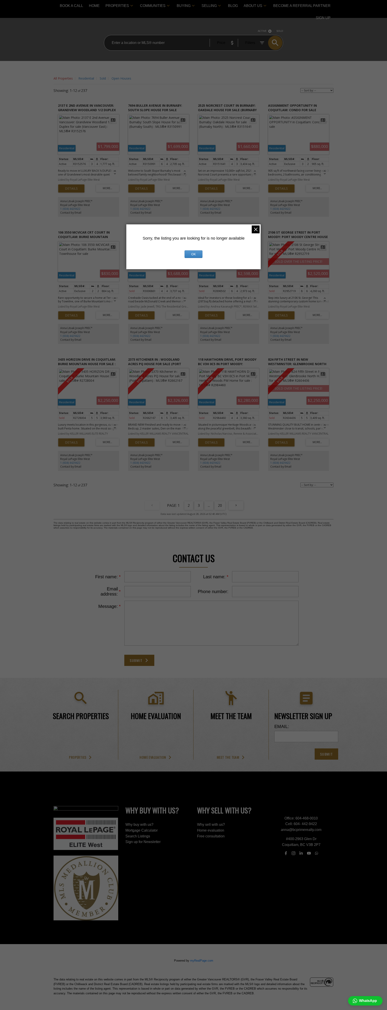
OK (193, 254)
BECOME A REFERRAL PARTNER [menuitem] (302, 6)
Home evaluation (153, 757)
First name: (106, 576)
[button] (81, 757)
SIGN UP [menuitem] (323, 18)
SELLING (209, 6)
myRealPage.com (201, 960)
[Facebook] (286, 853)
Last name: (214, 576)
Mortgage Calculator (141, 830)
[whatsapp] (317, 853)
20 (220, 505)
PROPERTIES (117, 6)
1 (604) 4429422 (70, 209)
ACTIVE (262, 31)
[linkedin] (301, 853)
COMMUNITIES (153, 6)
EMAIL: (281, 726)
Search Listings (137, 836)
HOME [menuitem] (94, 6)
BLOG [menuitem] (233, 6)
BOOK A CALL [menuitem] (71, 6)
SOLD (279, 31)
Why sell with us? (211, 824)
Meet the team (228, 757)
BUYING (184, 6)
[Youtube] (309, 853)
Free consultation (211, 836)
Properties (77, 757)
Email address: (109, 591)
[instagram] (293, 853)
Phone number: (213, 591)
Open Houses (121, 78)
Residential (86, 78)
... (209, 505)
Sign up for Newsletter (143, 842)
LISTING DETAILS (71, 188)
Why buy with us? (139, 824)
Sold (103, 78)
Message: (108, 606)
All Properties (63, 78)
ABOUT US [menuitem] (253, 6)
